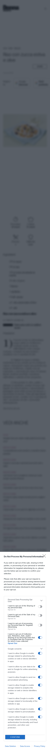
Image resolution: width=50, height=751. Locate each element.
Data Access (25, 746)
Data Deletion (10, 746)
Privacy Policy (39, 746)
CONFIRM (15, 737)
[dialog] (25, 651)
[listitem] (25, 600)
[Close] (45, 556)
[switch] (40, 606)
